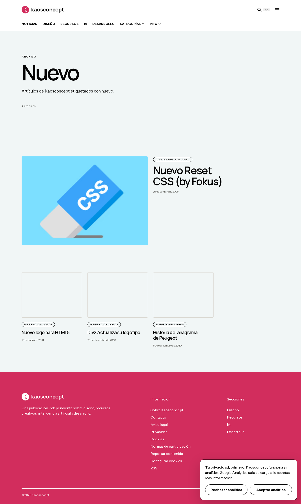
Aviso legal (159, 424)
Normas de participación (170, 446)
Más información (218, 478)
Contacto (158, 417)
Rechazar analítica (226, 489)
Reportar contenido (166, 453)
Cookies (157, 439)
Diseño (49, 24)
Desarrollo (103, 24)
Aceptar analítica (271, 489)
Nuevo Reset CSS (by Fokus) (188, 175)
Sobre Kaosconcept (166, 410)
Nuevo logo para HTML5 (46, 332)
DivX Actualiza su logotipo (113, 332)
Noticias (29, 24)
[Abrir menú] (277, 9)
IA (85, 24)
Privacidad (158, 432)
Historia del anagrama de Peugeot (175, 335)
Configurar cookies (166, 461)
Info (153, 24)
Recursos (69, 24)
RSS (153, 468)
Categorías (130, 24)
